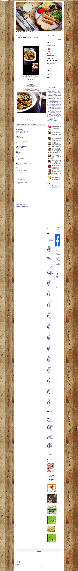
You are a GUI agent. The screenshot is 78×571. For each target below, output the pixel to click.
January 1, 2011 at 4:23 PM (24, 141)
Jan (56, 253)
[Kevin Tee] (57, 245)
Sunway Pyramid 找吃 (50, 99)
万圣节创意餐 (49, 275)
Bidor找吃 (54, 92)
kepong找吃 (49, 248)
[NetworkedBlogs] (54, 185)
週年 (48, 389)
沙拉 (48, 344)
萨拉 (58, 115)
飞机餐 (49, 400)
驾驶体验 (49, 120)
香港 (48, 404)
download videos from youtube (51, 87)
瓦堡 (60, 112)
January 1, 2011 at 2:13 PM (24, 131)
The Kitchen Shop (32, 31)
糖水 (48, 370)
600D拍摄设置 (53, 91)
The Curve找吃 (55, 99)
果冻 (48, 336)
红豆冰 (49, 371)
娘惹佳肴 (56, 105)
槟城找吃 (49, 339)
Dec (56, 277)
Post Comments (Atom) (22, 204)
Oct (56, 275)
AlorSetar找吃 (57, 91)
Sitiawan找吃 (59, 97)
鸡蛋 (54, 120)
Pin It (17, 122)
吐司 (48, 296)
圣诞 (52, 104)
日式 (59, 108)
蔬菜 (60, 115)
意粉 (58, 107)
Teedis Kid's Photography (26, 31)
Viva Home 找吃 (50, 272)
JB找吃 (49, 246)
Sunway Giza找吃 (59, 98)
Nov (56, 276)
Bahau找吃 (49, 421)
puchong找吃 (49, 445)
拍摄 (53, 108)
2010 (56, 251)
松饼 (48, 335)
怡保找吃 (49, 107)
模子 (48, 340)
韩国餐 (49, 399)
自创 (57, 114)
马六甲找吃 (49, 405)
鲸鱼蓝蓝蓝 (19, 131)
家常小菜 (38, 124)
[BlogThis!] (29, 124)
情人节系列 (52, 107)
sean (19, 151)
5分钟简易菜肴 (49, 91)
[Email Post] (17, 125)
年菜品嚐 (49, 318)
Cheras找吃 (49, 425)
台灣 (48, 295)
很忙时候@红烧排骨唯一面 (58, 260)
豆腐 (53, 116)
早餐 (50, 109)
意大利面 (56, 107)
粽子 (48, 368)
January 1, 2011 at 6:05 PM (23, 151)
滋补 (51, 111)
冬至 (52, 102)
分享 (54, 102)
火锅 (53, 111)
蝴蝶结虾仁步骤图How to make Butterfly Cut (58, 263)
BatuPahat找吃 (50, 92)
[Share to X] (30, 124)
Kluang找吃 (52, 94)
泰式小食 (58, 110)
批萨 (51, 108)
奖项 (48, 105)
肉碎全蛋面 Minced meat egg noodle (56, 148)
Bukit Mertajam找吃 (58, 92)
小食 (48, 314)
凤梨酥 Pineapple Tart (54, 170)
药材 (54, 115)
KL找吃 (55, 94)
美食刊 (49, 372)
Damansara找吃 (50, 426)
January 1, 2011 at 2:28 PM (24, 136)
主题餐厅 (49, 447)
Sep (56, 274)
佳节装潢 (58, 101)
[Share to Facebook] (31, 124)
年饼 (48, 413)
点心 (58, 111)
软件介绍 (58, 116)
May (56, 270)
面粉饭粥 (51, 118)
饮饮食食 (50, 119)
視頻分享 (49, 366)
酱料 (48, 391)
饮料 (48, 401)
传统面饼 (52, 101)
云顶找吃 (49, 279)
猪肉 (40, 124)
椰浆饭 (49, 338)
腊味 (54, 114)
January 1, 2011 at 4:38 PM (24, 146)
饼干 (48, 403)
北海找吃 (60, 102)
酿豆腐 (49, 394)
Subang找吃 (54, 98)
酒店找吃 (49, 390)
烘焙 (60, 111)
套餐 (51, 105)
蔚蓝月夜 (19, 136)
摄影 (55, 108)
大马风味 (60, 104)
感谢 (60, 107)
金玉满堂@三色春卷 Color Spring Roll (58, 265)
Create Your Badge (57, 246)
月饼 (48, 333)
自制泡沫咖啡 (51, 115)
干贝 (48, 316)
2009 (56, 250)
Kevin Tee (56, 233)
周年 (48, 297)
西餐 (51, 116)
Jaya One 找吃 (50, 245)
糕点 (48, 369)
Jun (56, 271)
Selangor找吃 (50, 97)
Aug (56, 273)
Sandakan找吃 (50, 436)
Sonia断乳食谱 (50, 98)
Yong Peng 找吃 (50, 273)
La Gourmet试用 (50, 95)
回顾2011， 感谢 (49, 104)
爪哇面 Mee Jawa (54, 142)
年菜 (52, 106)
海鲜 (48, 111)
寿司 (48, 313)
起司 (55, 116)
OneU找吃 (49, 257)
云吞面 (57, 100)
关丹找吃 (50, 102)
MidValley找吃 (54, 95)
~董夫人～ (19, 146)
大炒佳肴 (54, 104)
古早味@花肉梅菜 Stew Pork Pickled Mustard (58, 255)
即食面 (49, 291)
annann (19, 141)
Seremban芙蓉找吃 (55, 97)
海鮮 (60, 110)
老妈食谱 (50, 114)
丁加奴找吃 (49, 274)
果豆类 (49, 337)
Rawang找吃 (49, 435)
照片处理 (54, 112)
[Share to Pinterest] (31, 124)
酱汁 (48, 393)
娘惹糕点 (58, 105)
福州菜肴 (49, 367)
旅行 (57, 108)
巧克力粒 (49, 315)
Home (20, 31)
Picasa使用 (49, 259)
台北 (48, 294)
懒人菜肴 (49, 108)
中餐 (52, 100)
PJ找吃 (49, 260)
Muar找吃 (58, 95)
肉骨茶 (53, 114)
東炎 (48, 334)
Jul (56, 272)
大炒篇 (57, 104)
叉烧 (48, 292)
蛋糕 (49, 116)
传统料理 (49, 101)
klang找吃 (49, 94)
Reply (19, 133)
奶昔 (53, 105)
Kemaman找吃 (50, 247)
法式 (48, 345)
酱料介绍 (49, 392)
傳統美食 (49, 284)
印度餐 (49, 290)
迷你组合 (49, 388)
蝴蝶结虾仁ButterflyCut (58, 257)
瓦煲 (48, 361)
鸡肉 (51, 120)
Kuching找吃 (59, 94)
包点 (57, 102)
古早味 (35, 124)
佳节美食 (55, 101)
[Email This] (28, 124)
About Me (17, 31)
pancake (49, 258)
